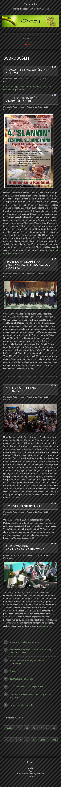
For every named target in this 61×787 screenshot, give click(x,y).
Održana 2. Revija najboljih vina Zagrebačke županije (30, 695)
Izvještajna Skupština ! (23, 506)
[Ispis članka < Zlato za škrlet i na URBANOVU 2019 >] (52, 385)
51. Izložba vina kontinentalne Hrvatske (24, 547)
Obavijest (14, 671)
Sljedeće (44, 740)
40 (34, 740)
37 (13, 740)
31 (27, 728)
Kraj (54, 740)
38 (20, 740)
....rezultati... (16, 498)
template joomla (60, 778)
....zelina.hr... (47, 626)
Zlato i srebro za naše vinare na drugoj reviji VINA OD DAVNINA (30, 651)
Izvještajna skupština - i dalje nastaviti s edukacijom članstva (28, 265)
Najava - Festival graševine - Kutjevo (27, 71)
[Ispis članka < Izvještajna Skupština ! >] (52, 503)
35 (54, 728)
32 (34, 728)
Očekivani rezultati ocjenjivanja (24, 642)
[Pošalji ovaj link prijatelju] (55, 67)
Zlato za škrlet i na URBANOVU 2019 (20, 389)
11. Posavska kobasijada (21, 679)
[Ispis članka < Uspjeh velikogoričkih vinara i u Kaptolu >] (52, 95)
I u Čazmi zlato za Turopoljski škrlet (26, 687)
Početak (9, 728)
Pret (19, 728)
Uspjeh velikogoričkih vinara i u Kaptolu (23, 99)
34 (47, 728)
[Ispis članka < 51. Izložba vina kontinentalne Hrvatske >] (52, 543)
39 (27, 740)
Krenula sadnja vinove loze (22, 705)
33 (40, 728)
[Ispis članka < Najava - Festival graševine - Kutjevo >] (52, 67)
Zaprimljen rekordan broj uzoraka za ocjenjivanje (27, 661)
